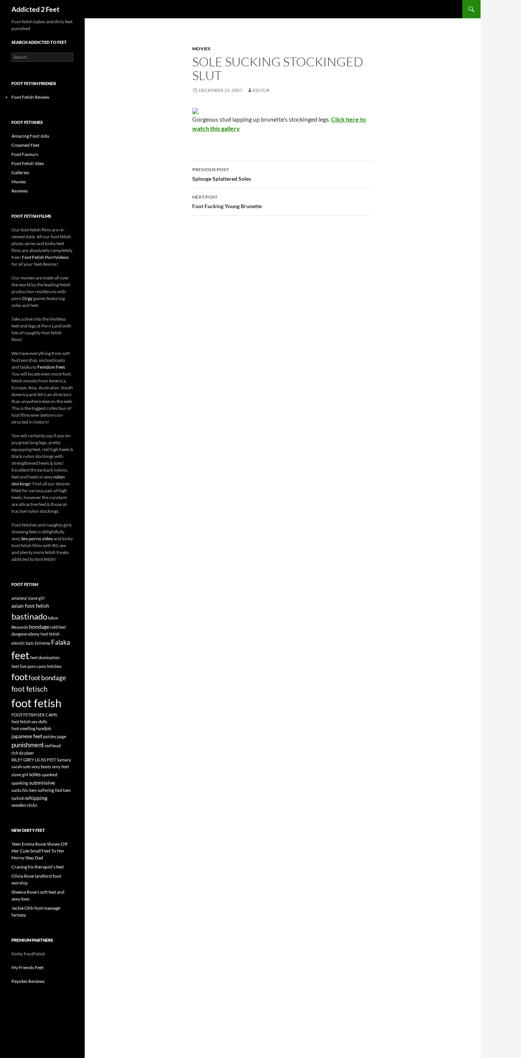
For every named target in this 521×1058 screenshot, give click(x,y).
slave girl (19, 774)
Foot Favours (24, 154)
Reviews (19, 191)
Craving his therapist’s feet (37, 867)
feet (20, 655)
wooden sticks (24, 805)
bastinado (29, 616)
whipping (36, 798)
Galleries (20, 172)
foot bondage (47, 678)
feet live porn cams (28, 666)
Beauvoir (19, 627)
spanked (49, 774)
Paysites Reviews (28, 981)
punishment (27, 745)
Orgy (27, 298)
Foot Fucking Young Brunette (227, 201)
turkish (17, 798)
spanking (19, 782)
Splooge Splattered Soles (221, 174)
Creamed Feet (25, 145)
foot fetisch (29, 688)
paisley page (54, 736)
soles (35, 774)
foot (19, 676)
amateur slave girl (28, 598)
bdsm (53, 617)
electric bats (22, 643)
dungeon (19, 633)
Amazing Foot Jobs (30, 136)
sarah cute (21, 766)
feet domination (44, 657)
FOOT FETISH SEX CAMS (34, 714)
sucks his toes (24, 790)
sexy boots (41, 766)
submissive (42, 782)
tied (58, 790)
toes (67, 790)
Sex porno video (37, 538)
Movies (201, 48)
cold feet (58, 627)
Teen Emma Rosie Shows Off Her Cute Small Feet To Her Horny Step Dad (39, 851)
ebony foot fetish (43, 633)
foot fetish (36, 703)
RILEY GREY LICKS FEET (33, 759)
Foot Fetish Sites (27, 163)
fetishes (54, 666)
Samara (64, 759)
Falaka (60, 642)
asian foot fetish (30, 605)
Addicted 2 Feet (35, 9)
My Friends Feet (27, 967)
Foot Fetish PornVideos (45, 257)
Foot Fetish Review (30, 97)
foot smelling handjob (31, 728)
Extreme (42, 643)
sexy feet (60, 766)
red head (53, 745)
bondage (39, 626)
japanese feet (26, 736)
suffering (45, 790)
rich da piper (22, 752)
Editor (261, 90)
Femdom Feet (51, 367)
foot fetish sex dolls (29, 721)
